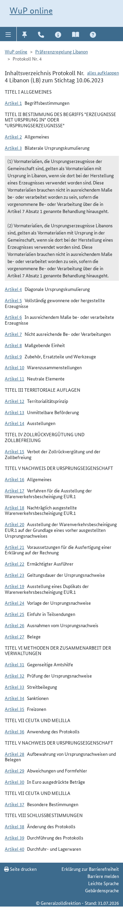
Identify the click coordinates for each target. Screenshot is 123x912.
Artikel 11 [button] (14, 378)
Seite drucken (23, 868)
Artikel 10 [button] (14, 367)
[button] (8, 34)
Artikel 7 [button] (13, 333)
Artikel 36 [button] (14, 731)
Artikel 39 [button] (14, 837)
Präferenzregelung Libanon (61, 51)
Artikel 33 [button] (14, 686)
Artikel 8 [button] (13, 345)
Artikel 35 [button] (14, 708)
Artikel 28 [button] (14, 753)
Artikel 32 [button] (14, 675)
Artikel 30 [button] (14, 781)
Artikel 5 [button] (13, 300)
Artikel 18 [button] (14, 507)
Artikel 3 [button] (13, 147)
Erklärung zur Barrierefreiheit (90, 868)
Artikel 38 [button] (14, 826)
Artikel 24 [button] (14, 602)
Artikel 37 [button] (14, 804)
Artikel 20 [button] (14, 524)
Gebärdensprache (102, 890)
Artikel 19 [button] (14, 586)
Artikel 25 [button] (14, 613)
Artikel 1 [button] (13, 102)
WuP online (31, 10)
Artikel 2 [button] (13, 136)
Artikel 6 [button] (13, 316)
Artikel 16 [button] (14, 479)
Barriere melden (103, 876)
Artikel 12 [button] (14, 400)
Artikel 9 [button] (13, 356)
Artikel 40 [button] (14, 848)
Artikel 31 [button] (14, 664)
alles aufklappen (103, 72)
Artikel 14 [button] (14, 423)
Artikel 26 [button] (14, 625)
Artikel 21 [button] (14, 546)
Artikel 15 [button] (14, 451)
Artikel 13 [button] (14, 412)
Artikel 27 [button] (14, 636)
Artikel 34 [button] (14, 698)
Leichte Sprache (103, 883)
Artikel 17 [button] (14, 490)
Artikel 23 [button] (14, 574)
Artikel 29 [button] (14, 770)
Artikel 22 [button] (14, 563)
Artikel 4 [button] (13, 289)
